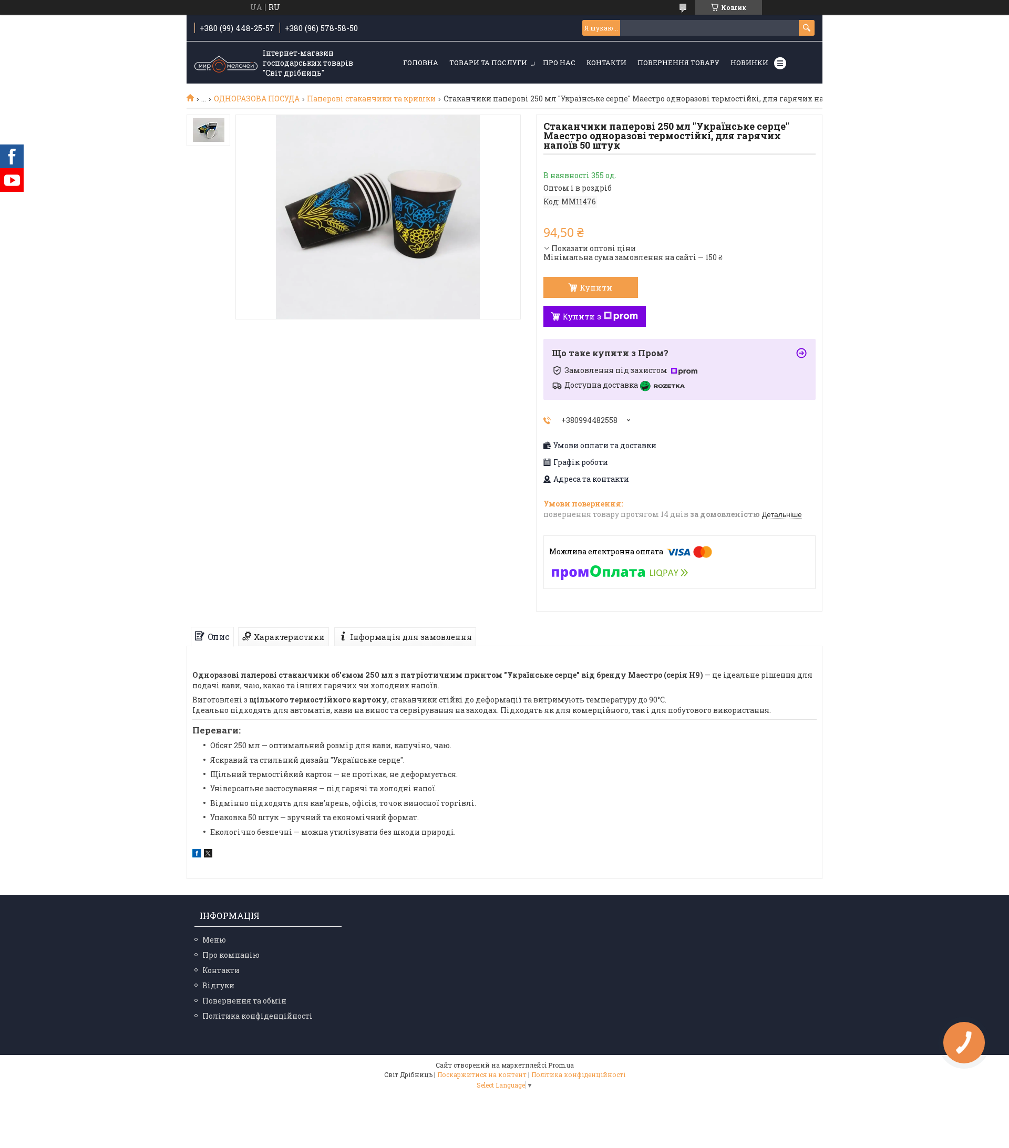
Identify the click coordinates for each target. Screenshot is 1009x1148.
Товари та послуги (488, 62)
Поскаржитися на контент (482, 1074)
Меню (214, 940)
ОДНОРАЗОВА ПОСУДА (257, 99)
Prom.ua (561, 1065)
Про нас (559, 62)
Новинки (749, 62)
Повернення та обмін (244, 1001)
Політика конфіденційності (257, 1016)
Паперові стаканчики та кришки (371, 99)
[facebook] (196, 855)
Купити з (581, 316)
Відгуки (218, 985)
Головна (420, 62)
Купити (596, 287)
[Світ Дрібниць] (226, 63)
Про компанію (231, 955)
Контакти (606, 62)
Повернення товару (678, 62)
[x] (208, 855)
